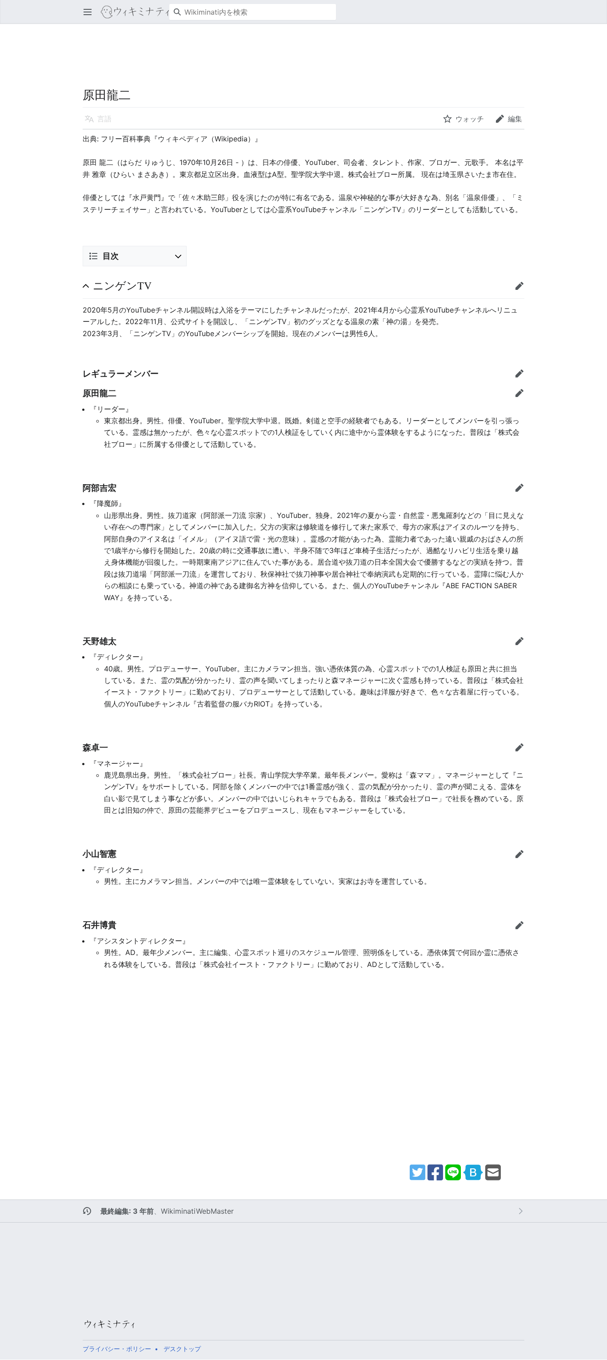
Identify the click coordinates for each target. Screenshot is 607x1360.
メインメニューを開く (90, 16)
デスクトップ (182, 1348)
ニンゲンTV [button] (122, 286)
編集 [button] (515, 118)
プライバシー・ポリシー (117, 1348)
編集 (522, 290)
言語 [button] (104, 118)
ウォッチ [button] (469, 118)
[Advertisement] (298, 44)
